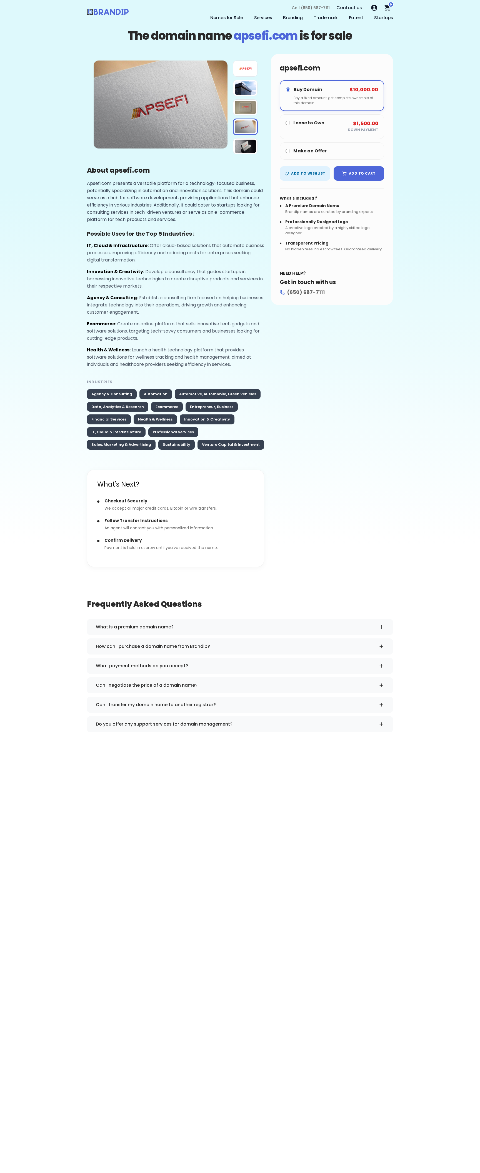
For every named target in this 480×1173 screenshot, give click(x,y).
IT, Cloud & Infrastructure (116, 432)
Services (263, 17)
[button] (245, 69)
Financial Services (108, 419)
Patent (356, 17)
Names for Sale (226, 17)
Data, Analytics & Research (117, 406)
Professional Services (173, 432)
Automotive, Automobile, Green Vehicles (217, 394)
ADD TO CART (362, 173)
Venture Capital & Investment (231, 444)
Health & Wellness (155, 419)
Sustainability (176, 444)
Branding (292, 17)
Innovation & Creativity (207, 419)
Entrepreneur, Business (211, 406)
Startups (383, 17)
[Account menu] (374, 7)
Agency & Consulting (111, 394)
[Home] (108, 13)
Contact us (349, 7)
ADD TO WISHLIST (308, 173)
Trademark (326, 17)
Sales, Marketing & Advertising (121, 444)
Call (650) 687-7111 (311, 8)
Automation (156, 394)
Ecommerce (167, 406)
